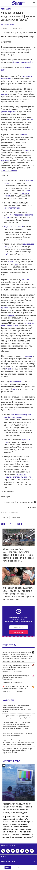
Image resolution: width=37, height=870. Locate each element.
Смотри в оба (11, 760)
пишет (8, 369)
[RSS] (27, 851)
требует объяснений (9, 170)
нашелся (4, 94)
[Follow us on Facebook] (3, 851)
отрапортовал (15, 382)
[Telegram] (18, 867)
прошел (24, 135)
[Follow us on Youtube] (13, 851)
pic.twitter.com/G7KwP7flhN (22, 62)
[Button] (9, 32)
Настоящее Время (7, 24)
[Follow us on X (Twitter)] (8, 851)
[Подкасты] (32, 851)
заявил (15, 389)
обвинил (11, 315)
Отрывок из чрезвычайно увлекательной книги (17, 475)
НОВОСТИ (8, 700)
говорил (30, 119)
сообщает (26, 150)
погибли (7, 254)
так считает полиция (12, 208)
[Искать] (29, 867)
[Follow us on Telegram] (22, 851)
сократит (25, 280)
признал (4, 308)
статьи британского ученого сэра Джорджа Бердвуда (18, 416)
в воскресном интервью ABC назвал (17, 324)
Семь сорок (6, 9)
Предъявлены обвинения (13, 227)
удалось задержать (8, 112)
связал (27, 191)
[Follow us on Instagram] (17, 851)
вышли (10, 262)
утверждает (27, 356)
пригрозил (5, 160)
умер (16, 264)
